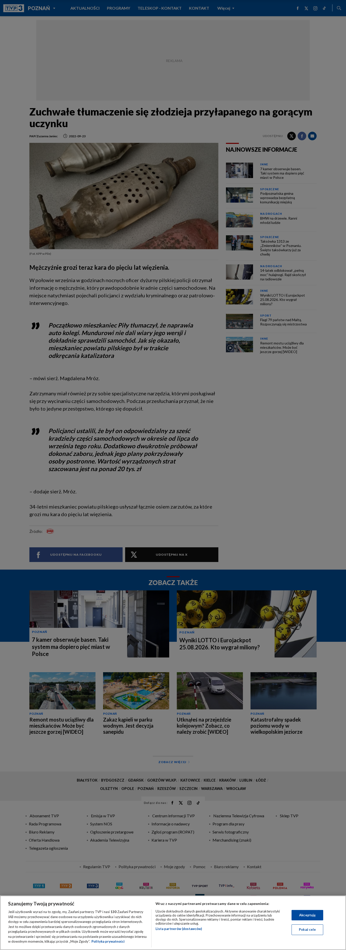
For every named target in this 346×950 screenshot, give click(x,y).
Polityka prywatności (108, 941)
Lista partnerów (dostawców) (179, 929)
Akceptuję (307, 915)
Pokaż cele (307, 929)
